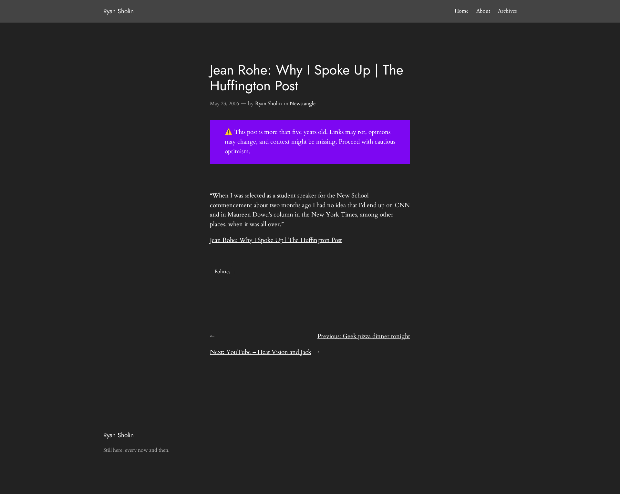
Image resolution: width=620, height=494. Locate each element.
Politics (222, 271)
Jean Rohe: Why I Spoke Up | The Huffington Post (276, 240)
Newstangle (302, 103)
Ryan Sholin (118, 10)
